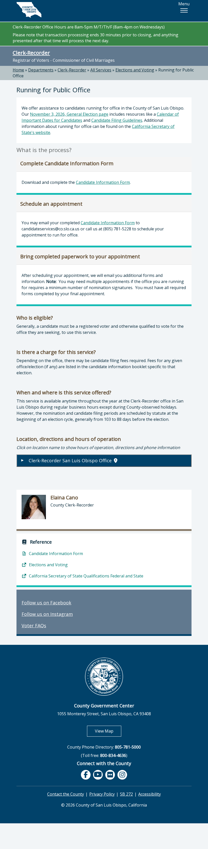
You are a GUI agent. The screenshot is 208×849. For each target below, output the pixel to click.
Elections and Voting (134, 70)
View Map (108, 731)
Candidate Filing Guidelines (116, 120)
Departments (41, 70)
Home (18, 70)
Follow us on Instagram (47, 614)
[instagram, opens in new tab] (122, 775)
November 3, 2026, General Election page (69, 114)
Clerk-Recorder (31, 52)
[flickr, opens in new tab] (110, 775)
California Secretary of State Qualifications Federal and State (85, 576)
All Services (100, 70)
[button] (184, 10)
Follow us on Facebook (46, 603)
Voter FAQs (34, 625)
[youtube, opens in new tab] (98, 774)
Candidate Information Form (103, 182)
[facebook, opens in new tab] (86, 775)
